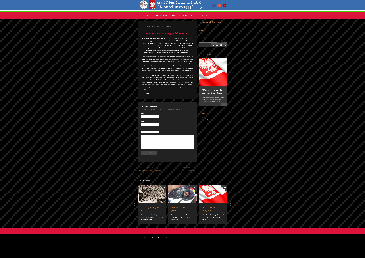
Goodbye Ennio (188, 168)
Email (143, 121)
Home (146, 15)
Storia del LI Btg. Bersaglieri (179, 15)
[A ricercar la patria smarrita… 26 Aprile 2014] (152, 194)
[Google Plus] (219, 6)
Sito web (143, 129)
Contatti (204, 15)
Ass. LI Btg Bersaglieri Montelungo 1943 (157, 237)
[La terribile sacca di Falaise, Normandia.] (213, 194)
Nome (143, 113)
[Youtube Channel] (225, 6)
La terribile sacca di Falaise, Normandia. (150, 168)
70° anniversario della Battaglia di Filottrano (212, 91)
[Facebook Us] (214, 6)
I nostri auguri (202, 120)
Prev (134, 204)
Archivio (165, 15)
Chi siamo (155, 15)
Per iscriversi (194, 15)
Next (231, 204)
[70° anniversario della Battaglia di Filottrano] (213, 72)
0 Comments (167, 26)
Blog (157, 26)
